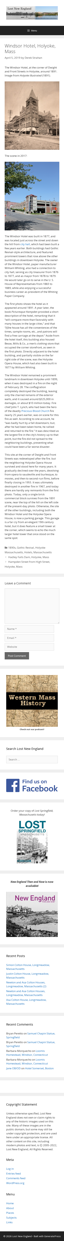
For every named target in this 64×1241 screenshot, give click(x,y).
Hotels (28, 552)
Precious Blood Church (35, 411)
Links (9, 1222)
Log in (10, 1168)
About (10, 1208)
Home (10, 1203)
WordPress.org (15, 1183)
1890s (12, 547)
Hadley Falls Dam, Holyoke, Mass (28, 557)
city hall (25, 244)
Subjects (11, 1217)
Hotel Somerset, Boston (39, 1068)
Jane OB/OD (13, 1068)
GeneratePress (52, 1236)
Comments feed (15, 1178)
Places (10, 1213)
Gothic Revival (25, 547)
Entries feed (13, 1173)
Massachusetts (42, 552)
